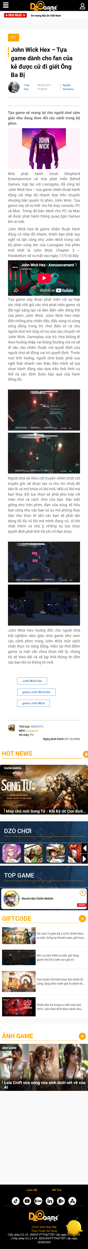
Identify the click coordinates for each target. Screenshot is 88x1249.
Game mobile (12, 768)
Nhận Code (61, 935)
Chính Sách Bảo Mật (44, 1227)
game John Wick (33, 703)
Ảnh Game (17, 1036)
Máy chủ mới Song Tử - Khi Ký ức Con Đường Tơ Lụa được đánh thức (46, 811)
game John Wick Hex (36, 692)
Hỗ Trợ (56, 1190)
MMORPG (37, 726)
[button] (84, 859)
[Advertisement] (44, 1139)
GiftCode (16, 918)
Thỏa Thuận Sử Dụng (44, 1230)
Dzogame (32, 730)
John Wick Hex (32, 681)
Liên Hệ (32, 1190)
